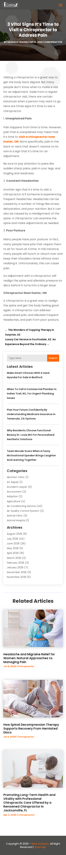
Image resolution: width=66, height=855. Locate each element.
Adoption (12, 496)
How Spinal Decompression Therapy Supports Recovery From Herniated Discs (31, 729)
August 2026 (14, 534)
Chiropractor (53, 42)
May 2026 (13, 548)
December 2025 (17, 572)
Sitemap (40, 847)
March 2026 (14, 558)
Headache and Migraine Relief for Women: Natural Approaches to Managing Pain (29, 658)
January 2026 (15, 567)
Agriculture (13, 501)
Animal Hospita (16, 520)
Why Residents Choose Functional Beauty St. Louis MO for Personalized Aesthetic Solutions (30, 435)
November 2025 (16, 577)
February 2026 (15, 562)
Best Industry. (40, 843)
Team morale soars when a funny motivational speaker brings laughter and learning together (31, 455)
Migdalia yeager (17, 42)
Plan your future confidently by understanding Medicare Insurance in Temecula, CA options (31, 414)
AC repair (13, 482)
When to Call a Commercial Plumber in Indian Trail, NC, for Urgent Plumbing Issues (31, 393)
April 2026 (13, 553)
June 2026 (13, 543)
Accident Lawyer (17, 487)
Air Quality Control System (23, 511)
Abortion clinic (16, 477)
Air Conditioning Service (21, 506)
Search (53, 358)
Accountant (14, 491)
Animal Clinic (15, 515)
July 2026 (12, 538)
